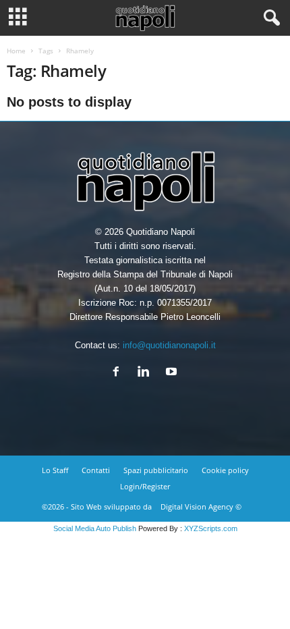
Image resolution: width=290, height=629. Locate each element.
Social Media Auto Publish (94, 528)
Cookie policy (225, 470)
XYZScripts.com (210, 528)
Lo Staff (55, 470)
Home (16, 50)
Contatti (96, 470)
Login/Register (145, 486)
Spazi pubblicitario (155, 470)
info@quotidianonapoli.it (169, 345)
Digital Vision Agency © (201, 506)
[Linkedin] (147, 373)
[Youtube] (173, 373)
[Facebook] (119, 373)
